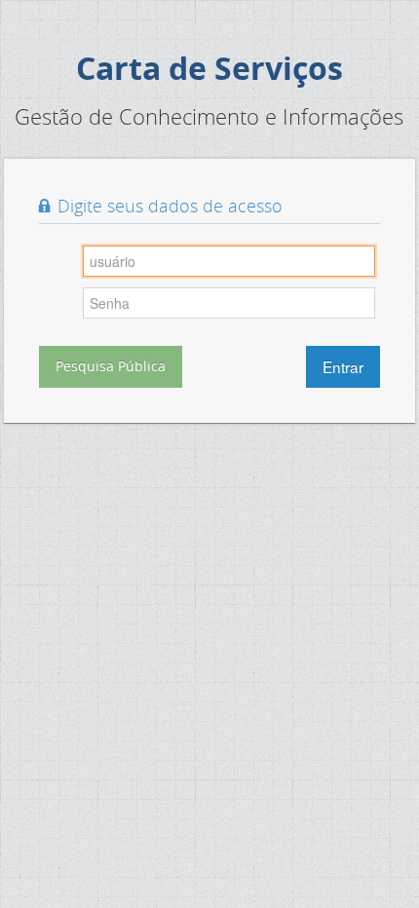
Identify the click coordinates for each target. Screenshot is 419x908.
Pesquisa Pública (111, 366)
